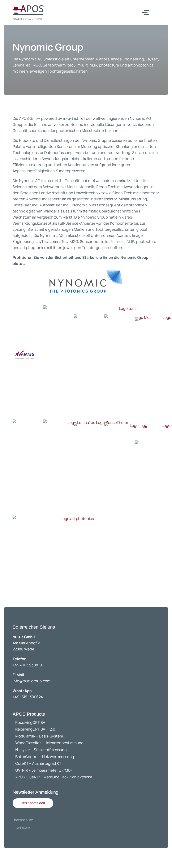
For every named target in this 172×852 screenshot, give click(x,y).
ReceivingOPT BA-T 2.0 (35, 729)
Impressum (21, 827)
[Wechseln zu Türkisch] (162, 21)
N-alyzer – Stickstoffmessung (41, 749)
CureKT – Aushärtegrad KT (38, 763)
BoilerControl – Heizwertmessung (44, 756)
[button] (33, 803)
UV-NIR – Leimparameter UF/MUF (44, 770)
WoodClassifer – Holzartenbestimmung (49, 742)
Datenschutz (23, 820)
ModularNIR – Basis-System (39, 736)
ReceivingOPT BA (30, 722)
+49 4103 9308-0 (27, 664)
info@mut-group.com (31, 680)
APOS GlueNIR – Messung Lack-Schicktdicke (53, 776)
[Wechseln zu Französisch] (162, 12)
